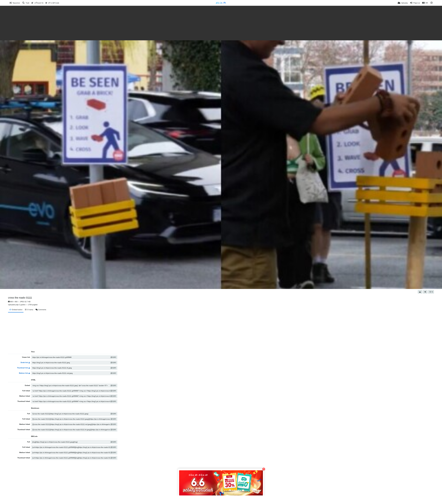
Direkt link (24, 362)
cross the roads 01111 (20, 297)
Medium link (23, 373)
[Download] (420, 292)
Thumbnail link (22, 368)
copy (114, 357)
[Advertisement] (221, 23)
